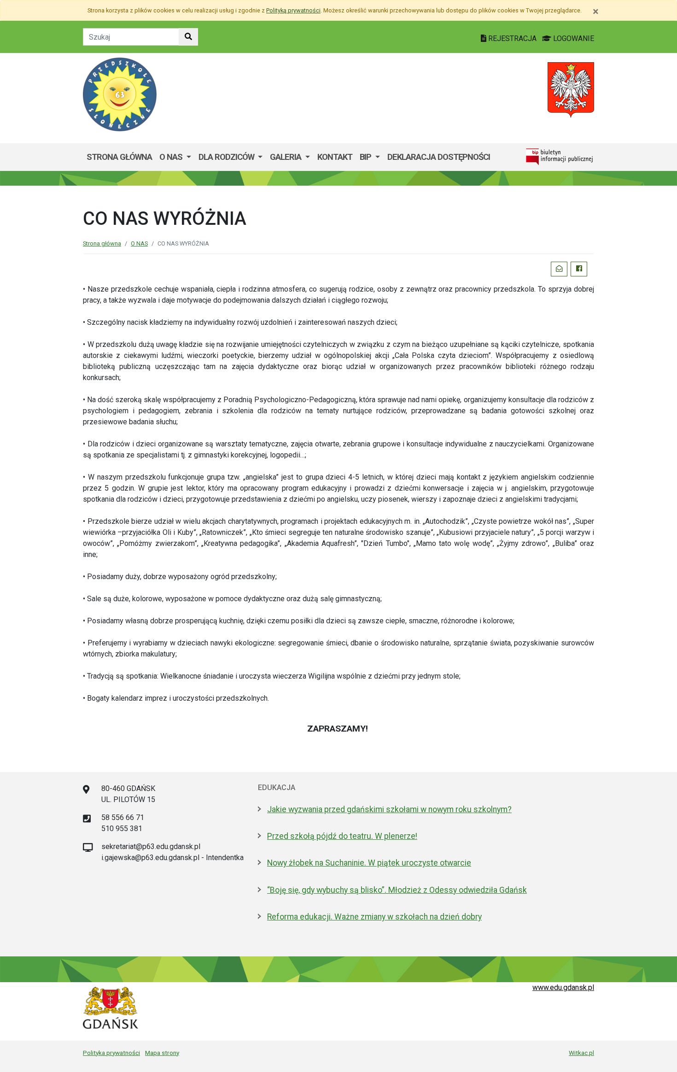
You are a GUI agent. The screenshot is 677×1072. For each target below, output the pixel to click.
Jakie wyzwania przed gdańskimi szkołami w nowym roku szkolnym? (389, 809)
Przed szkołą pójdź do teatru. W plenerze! (342, 836)
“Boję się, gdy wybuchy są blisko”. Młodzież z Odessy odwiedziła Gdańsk (397, 890)
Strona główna (119, 157)
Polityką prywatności (293, 10)
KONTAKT (334, 157)
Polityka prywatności (111, 1052)
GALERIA (286, 157)
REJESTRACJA (512, 38)
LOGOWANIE (572, 38)
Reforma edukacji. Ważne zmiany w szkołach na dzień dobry (374, 916)
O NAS (171, 157)
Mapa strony (162, 1052)
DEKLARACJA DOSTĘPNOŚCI (438, 157)
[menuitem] (175, 157)
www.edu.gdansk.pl (563, 987)
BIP (366, 157)
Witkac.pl (581, 1052)
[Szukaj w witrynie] (188, 37)
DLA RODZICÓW (227, 157)
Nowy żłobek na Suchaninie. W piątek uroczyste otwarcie (369, 862)
